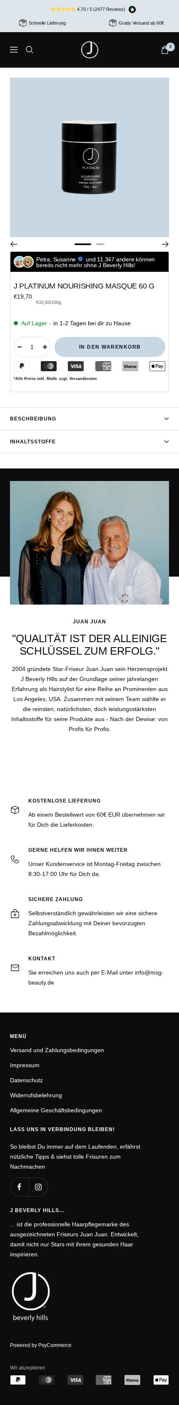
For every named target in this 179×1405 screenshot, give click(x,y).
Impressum (25, 1065)
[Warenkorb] (165, 50)
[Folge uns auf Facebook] (19, 1186)
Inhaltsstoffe (33, 442)
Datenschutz (26, 1080)
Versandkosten (83, 379)
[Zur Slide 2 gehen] (100, 244)
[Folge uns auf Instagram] (38, 1186)
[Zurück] (13, 244)
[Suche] (29, 49)
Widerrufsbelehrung (36, 1095)
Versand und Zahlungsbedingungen (57, 1050)
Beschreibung (33, 419)
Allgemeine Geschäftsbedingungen (56, 1110)
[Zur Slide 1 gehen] (83, 244)
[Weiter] (165, 244)
